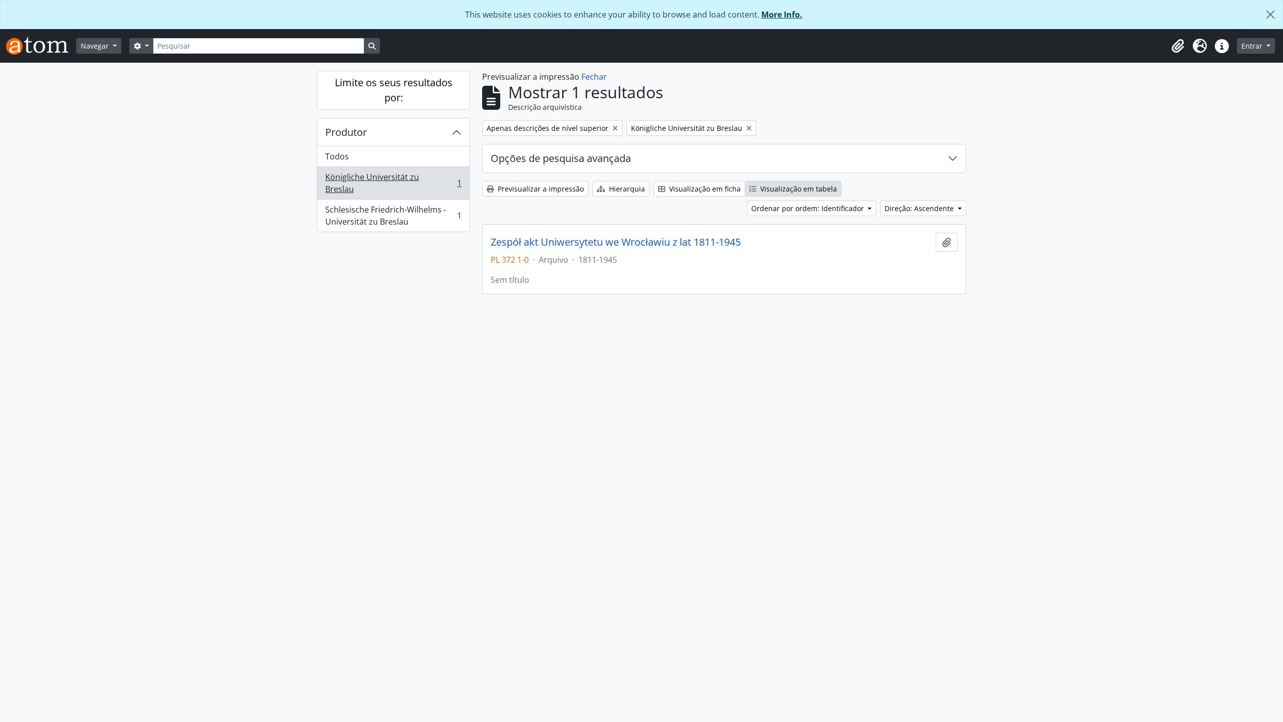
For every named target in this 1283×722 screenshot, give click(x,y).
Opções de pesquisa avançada (561, 158)
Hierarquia (626, 189)
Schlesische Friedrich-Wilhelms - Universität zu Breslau (393, 215)
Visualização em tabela (797, 189)
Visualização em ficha (704, 189)
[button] (1178, 46)
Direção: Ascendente (920, 208)
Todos (337, 156)
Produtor (346, 132)
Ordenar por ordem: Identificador (808, 208)
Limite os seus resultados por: (394, 90)
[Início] (41, 46)
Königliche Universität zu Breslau (393, 183)
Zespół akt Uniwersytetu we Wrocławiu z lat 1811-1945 (616, 242)
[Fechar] (1270, 15)
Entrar (1252, 46)
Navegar (96, 46)
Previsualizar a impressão (540, 189)
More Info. (781, 14)
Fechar (594, 76)
